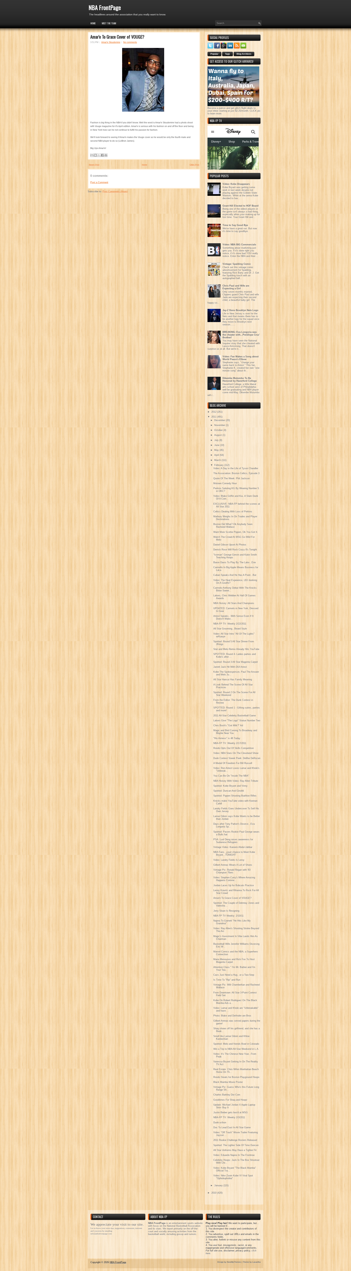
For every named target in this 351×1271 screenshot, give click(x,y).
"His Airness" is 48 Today (226, 738)
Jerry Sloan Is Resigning (226, 910)
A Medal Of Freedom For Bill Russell (232, 763)
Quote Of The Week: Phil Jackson (231, 478)
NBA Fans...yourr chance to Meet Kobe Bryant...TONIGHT (234, 853)
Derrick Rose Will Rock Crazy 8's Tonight (235, 549)
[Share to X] (99, 155)
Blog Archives (244, 54)
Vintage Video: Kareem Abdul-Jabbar (232, 847)
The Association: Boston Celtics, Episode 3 (236, 473)
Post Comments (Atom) (115, 191)
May (217, 450)
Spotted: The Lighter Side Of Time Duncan (235, 1145)
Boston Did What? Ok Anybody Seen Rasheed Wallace (232, 525)
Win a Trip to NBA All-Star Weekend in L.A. (236, 1049)
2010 (214, 1192)
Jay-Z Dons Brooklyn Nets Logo (240, 310)
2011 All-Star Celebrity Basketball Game (234, 715)
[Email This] (92, 155)
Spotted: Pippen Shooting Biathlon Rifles (234, 795)
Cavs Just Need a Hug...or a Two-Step (233, 974)
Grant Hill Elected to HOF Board (240, 205)
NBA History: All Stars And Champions (233, 603)
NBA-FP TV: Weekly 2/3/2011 (229, 1117)
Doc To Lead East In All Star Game (232, 1127)
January (218, 1185)
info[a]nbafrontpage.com (101, 1234)
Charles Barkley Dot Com (226, 1094)
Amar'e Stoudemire (110, 42)
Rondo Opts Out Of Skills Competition (233, 748)
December (220, 420)
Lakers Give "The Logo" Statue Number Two (236, 720)
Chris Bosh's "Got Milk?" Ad (228, 725)
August (218, 435)
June (217, 445)
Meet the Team (109, 23)
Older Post (194, 165)
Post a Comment (99, 182)
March (218, 460)
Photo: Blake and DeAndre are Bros (232, 1015)
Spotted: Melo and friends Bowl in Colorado (236, 1043)
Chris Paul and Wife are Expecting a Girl (235, 287)
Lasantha (256, 1262)
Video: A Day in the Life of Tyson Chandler (235, 468)
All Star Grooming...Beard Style (230, 628)
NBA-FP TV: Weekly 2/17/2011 (229, 743)
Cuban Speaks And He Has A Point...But (234, 575)
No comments (130, 42)
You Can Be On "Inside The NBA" (231, 775)
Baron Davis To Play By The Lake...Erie (234, 562)
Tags (227, 54)
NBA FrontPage (105, 7)
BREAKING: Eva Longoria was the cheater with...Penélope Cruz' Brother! (241, 335)
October (218, 430)
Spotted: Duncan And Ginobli (228, 790)
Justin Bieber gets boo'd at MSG (230, 1112)
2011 (214, 416)
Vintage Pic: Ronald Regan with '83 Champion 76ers (231, 871)
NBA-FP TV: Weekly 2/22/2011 (229, 623)
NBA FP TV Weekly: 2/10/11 (228, 915)
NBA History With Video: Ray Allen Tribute (235, 781)
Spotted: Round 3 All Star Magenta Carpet (235, 662)
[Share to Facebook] (102, 155)
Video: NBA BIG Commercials (239, 244)
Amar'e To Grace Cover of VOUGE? (117, 36)
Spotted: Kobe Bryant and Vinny (230, 785)
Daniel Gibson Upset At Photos (229, 544)
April (217, 455)
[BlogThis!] (95, 155)
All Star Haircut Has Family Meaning (232, 679)
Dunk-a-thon (219, 1122)
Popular (214, 54)
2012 (214, 411)
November (220, 425)
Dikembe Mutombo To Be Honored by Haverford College (239, 379)
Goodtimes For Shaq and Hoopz (230, 1099)
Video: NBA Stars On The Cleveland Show (235, 753)
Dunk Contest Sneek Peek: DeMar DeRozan (236, 758)
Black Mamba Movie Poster (228, 1082)
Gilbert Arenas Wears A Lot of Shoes (232, 864)
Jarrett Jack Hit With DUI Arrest (230, 667)
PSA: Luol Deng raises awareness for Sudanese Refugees (233, 841)
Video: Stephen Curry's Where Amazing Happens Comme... (234, 879)
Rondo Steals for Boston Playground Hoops (236, 1077)
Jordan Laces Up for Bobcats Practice (233, 885)
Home (93, 23)
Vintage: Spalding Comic (236, 264)
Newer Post (94, 165)
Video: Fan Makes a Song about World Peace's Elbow (240, 358)
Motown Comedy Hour (225, 483)
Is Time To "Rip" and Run (226, 979)
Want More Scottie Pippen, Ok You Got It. (235, 532)
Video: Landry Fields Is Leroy (228, 860)
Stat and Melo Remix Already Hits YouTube (236, 649)
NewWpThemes (234, 1262)
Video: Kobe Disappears (236, 184)
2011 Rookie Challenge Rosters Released (235, 1140)
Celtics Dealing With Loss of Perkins (232, 511)
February (219, 465)
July (216, 440)
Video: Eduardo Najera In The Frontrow (233, 1155)
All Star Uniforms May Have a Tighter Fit (234, 1150)
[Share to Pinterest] (106, 155)
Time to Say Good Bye (235, 225)
